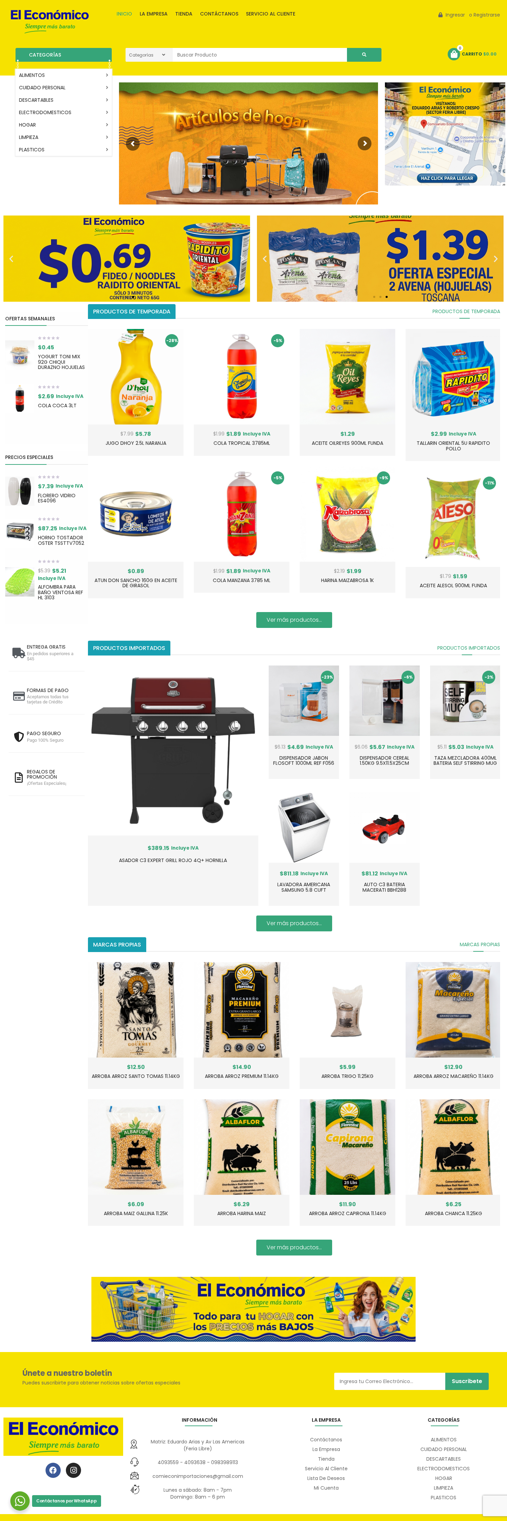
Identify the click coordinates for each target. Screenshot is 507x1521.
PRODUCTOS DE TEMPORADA (466, 311)
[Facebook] (53, 1470)
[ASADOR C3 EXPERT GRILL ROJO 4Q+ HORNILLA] (173, 750)
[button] (11, 258)
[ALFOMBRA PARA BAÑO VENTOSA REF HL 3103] (19, 582)
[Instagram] (73, 1470)
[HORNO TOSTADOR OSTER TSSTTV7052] (19, 533)
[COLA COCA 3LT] (19, 398)
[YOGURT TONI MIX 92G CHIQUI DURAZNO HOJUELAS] (19, 355)
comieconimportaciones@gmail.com (197, 1476)
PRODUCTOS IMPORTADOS (468, 647)
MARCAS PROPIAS (480, 944)
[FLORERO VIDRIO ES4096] (19, 491)
